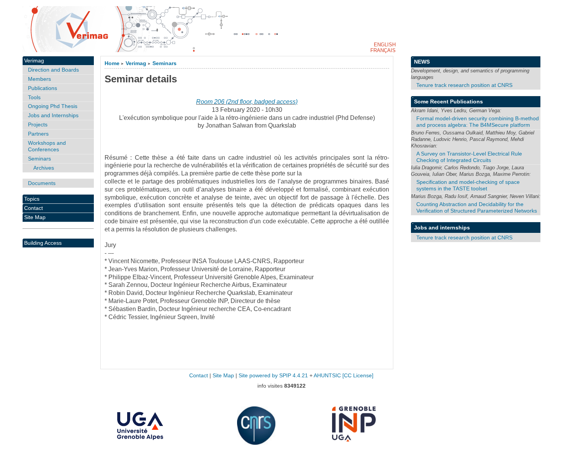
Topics (31, 199)
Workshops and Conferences (47, 146)
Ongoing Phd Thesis (52, 106)
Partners (38, 134)
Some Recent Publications (448, 101)
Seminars (164, 63)
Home (112, 63)
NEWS (422, 62)
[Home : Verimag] (281, 29)
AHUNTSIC (327, 375)
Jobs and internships (442, 227)
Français (383, 50)
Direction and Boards (53, 70)
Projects (37, 124)
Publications (42, 88)
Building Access (43, 243)
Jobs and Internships (53, 115)
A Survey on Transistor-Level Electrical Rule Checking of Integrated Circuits (469, 157)
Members (39, 79)
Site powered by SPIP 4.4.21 (273, 375)
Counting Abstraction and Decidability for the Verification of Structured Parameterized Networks (476, 207)
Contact (33, 208)
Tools (34, 97)
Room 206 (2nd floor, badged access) (247, 101)
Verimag (136, 63)
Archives (43, 168)
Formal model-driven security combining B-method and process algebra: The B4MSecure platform (477, 121)
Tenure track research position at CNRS (464, 85)
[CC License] (357, 375)
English (385, 44)
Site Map (35, 217)
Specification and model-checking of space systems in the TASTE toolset (468, 185)
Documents (42, 183)
